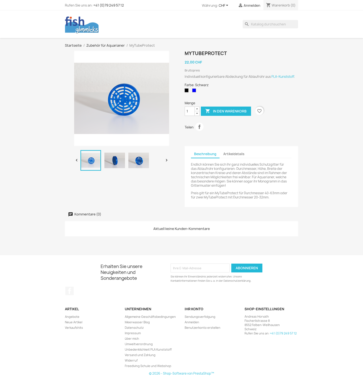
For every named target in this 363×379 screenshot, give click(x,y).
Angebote (72, 317)
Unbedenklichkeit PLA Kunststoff (148, 349)
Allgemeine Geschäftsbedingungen (150, 317)
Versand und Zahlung (140, 355)
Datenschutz (134, 328)
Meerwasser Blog (137, 322)
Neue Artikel (73, 322)
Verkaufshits (74, 328)
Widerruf (131, 360)
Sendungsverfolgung (200, 317)
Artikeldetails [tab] (233, 154)
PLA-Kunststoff (282, 76)
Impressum (133, 333)
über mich (132, 339)
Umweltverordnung (139, 344)
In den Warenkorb (226, 111)
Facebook (69, 291)
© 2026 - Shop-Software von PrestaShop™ (181, 373)
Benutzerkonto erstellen (202, 328)
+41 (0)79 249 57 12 (108, 5)
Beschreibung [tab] (205, 154)
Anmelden (192, 322)
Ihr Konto (194, 309)
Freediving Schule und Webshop (148, 366)
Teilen (199, 127)
